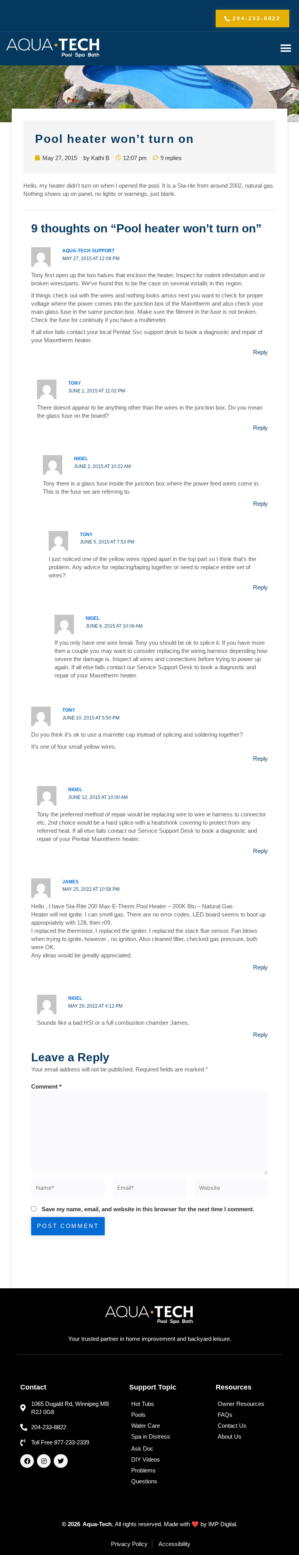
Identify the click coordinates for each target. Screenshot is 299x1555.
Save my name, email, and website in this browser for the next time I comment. (148, 1209)
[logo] (53, 48)
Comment (46, 1086)
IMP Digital (222, 1524)
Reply (260, 352)
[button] (285, 48)
